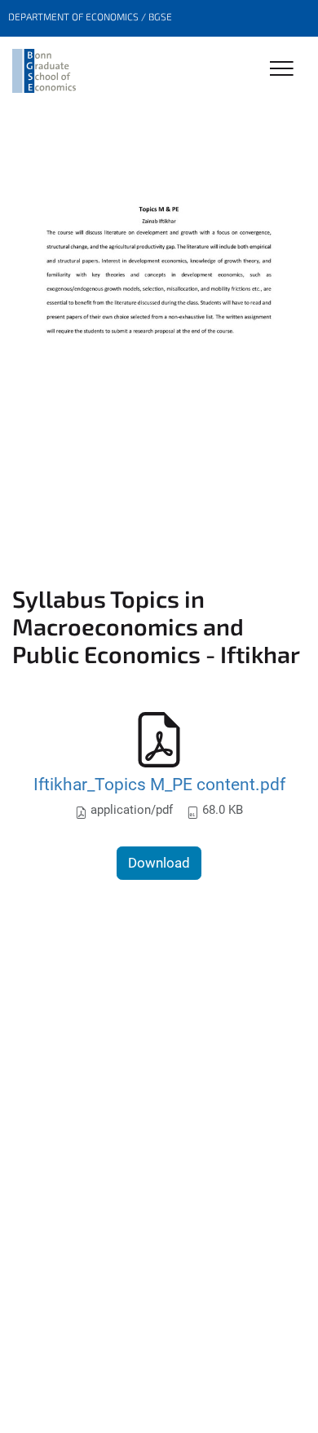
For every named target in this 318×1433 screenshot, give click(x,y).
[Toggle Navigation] (282, 69)
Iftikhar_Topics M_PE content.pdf (159, 784)
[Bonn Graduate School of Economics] (44, 71)
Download (159, 863)
